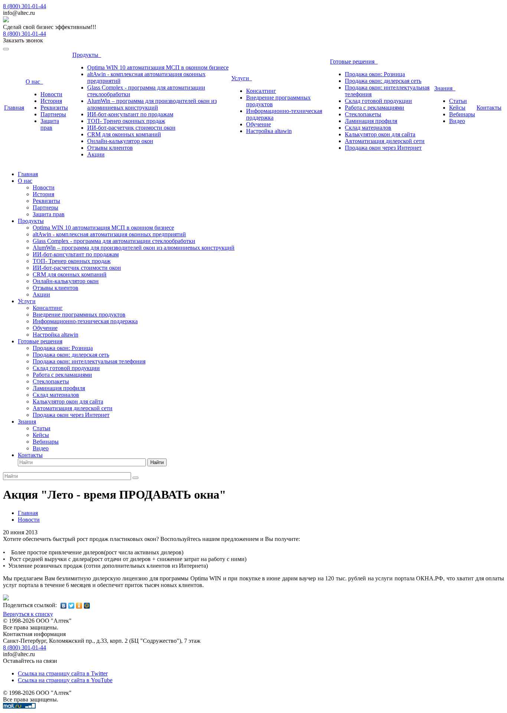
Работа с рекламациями (374, 107)
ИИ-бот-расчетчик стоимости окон (131, 127)
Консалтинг (261, 91)
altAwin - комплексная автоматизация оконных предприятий (109, 234)
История (51, 101)
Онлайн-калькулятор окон (120, 141)
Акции (96, 154)
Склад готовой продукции (378, 101)
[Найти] (135, 478)
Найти (157, 462)
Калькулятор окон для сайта (380, 134)
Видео (457, 121)
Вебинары (462, 114)
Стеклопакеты (363, 114)
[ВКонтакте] (64, 605)
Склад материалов (368, 127)
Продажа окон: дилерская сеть (383, 81)
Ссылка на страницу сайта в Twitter (63, 673)
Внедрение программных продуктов (79, 314)
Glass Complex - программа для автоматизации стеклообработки (114, 241)
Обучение (258, 124)
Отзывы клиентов (110, 148)
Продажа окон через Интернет (383, 148)
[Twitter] (71, 605)
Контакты (489, 107)
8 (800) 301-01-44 (24, 6)
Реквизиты (54, 107)
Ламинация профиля (371, 121)
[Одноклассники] (79, 605)
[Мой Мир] (87, 605)
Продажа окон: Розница (375, 74)
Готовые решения (353, 61)
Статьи (458, 101)
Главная (14, 107)
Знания (444, 88)
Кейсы (457, 107)
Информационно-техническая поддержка (85, 321)
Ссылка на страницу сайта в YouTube (65, 680)
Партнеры (53, 114)
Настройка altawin (269, 131)
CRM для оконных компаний (124, 134)
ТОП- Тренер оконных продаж (126, 121)
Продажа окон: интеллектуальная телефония (89, 361)
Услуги (241, 78)
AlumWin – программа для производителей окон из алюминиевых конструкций (152, 104)
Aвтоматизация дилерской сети (385, 141)
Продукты (86, 55)
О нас (34, 81)
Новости (51, 94)
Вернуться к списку (28, 614)
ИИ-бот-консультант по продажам (130, 114)
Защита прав (49, 124)
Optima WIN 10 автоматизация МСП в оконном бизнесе (158, 67)
